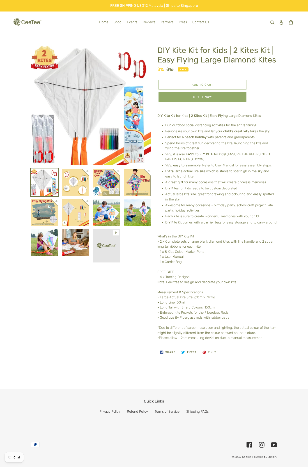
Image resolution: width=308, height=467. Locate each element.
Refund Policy (137, 411)
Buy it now (202, 97)
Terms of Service (167, 411)
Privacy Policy (109, 411)
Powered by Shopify (264, 456)
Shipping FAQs (197, 411)
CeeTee (246, 456)
